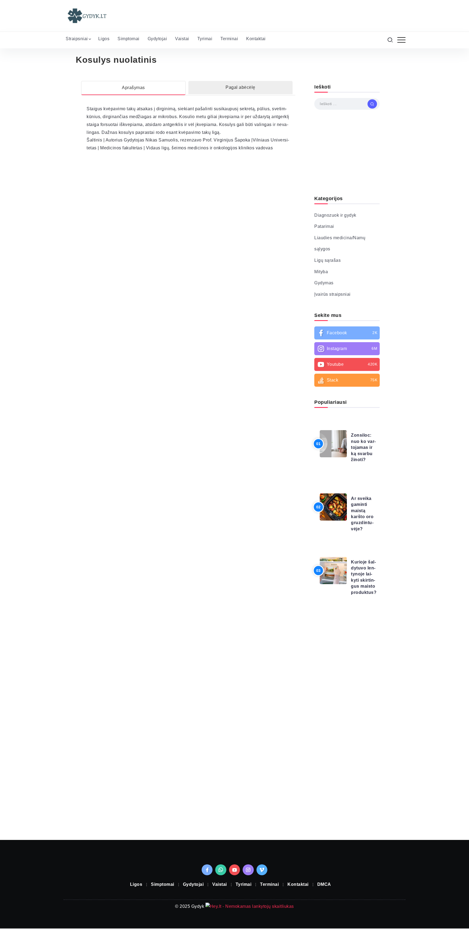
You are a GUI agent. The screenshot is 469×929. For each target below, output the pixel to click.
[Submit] (372, 103)
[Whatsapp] (220, 869)
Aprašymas (133, 87)
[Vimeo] (262, 869)
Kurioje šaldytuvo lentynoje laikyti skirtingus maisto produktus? (363, 577)
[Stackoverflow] (347, 380)
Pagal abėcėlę (240, 87)
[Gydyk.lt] (87, 15)
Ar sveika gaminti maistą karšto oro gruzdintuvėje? (362, 513)
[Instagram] (347, 348)
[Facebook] (347, 332)
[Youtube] (347, 364)
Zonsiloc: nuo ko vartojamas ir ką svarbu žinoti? (363, 447)
